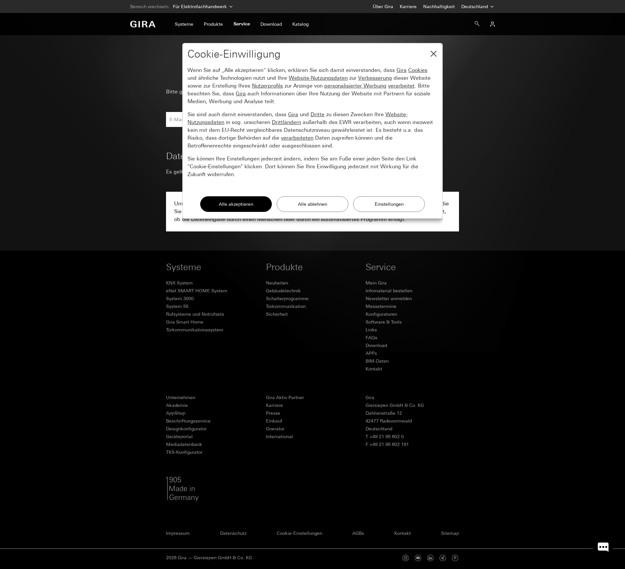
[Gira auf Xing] (443, 558)
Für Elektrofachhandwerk (200, 6)
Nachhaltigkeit (439, 6)
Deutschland (475, 6)
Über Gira (383, 6)
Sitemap (450, 533)
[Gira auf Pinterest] (455, 558)
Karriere (408, 6)
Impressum (178, 533)
